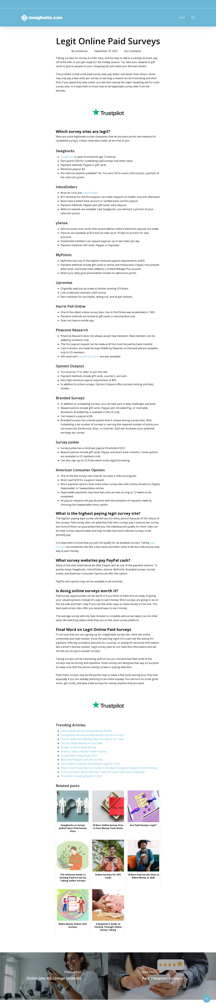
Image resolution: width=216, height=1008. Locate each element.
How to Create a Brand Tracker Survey (83, 751)
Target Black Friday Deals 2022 (79, 755)
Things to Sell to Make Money (78, 747)
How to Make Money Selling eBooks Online (86, 731)
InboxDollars (90, 192)
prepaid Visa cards (88, 356)
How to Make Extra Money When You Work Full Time (92, 739)
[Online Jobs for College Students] (54, 976)
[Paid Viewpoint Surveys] (162, 976)
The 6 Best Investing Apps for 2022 (81, 776)
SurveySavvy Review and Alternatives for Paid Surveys (92, 735)
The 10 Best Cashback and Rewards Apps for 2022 (90, 763)
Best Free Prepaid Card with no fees (82, 759)
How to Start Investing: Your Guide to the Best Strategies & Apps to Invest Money (109, 768)
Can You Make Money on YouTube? (82, 743)
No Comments (132, 51)
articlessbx (81, 51)
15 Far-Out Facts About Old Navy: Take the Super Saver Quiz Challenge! (103, 772)
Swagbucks (67, 156)
